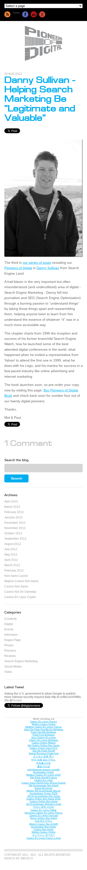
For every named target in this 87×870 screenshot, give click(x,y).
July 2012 (10, 549)
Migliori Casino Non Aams (21, 581)
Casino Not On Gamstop (20, 591)
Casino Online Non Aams (44, 801)
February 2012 (14, 570)
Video (8, 672)
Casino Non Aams (16, 586)
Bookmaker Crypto (43, 772)
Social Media (13, 666)
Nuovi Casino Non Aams (43, 818)
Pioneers (10, 650)
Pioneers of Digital (18, 268)
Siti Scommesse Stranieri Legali (43, 804)
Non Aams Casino (16, 576)
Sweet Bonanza (43, 788)
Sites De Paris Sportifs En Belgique (43, 729)
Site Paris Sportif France (43, 777)
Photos (9, 645)
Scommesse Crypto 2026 (43, 793)
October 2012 (13, 533)
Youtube (34, 14)
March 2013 (12, 506)
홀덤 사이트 (43, 766)
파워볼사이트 (43, 763)
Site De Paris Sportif (43, 750)
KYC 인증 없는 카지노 (43, 759)
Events (8, 629)
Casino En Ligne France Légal (44, 838)
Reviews (10, 656)
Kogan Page (12, 640)
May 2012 (10, 554)
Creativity (10, 618)
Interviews (11, 634)
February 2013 (14, 512)
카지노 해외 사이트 (43, 807)
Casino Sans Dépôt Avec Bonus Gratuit (43, 782)
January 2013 (13, 517)
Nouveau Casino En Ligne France (44, 812)
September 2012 (15, 538)
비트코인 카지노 (43, 821)
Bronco (27, 858)
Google (17, 700)
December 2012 (15, 522)
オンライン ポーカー (43, 835)
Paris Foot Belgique (44, 734)
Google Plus (42, 14)
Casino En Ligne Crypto (20, 597)
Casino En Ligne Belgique (43, 740)
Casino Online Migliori (44, 742)
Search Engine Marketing (21, 661)
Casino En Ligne (43, 780)
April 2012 (11, 560)
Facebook (25, 14)
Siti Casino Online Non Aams (43, 745)
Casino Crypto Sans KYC (43, 748)
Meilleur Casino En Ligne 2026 (43, 774)
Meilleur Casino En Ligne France (43, 726)
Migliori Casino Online (44, 724)
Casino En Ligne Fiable (43, 810)
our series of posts (37, 262)
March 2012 (12, 565)
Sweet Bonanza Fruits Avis (43, 753)
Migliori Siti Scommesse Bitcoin (44, 790)
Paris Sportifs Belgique (43, 732)
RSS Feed (7, 14)
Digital (8, 624)
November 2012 (15, 528)
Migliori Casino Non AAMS (43, 824)
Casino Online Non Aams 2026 (43, 798)
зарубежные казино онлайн (43, 769)
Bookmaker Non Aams (43, 826)
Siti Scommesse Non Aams (43, 785)
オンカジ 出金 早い (43, 756)
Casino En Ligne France (43, 721)
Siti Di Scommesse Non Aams (43, 796)
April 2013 (11, 501)
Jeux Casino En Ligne (43, 737)
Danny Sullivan (47, 268)
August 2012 (12, 544)
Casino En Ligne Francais (43, 815)
